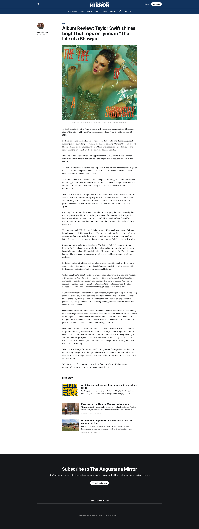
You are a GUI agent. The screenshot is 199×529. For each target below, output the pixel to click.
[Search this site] (38, 4)
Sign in (146, 4)
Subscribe (156, 4)
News (82, 11)
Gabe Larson (42, 32)
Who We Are (72, 11)
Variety (89, 11)
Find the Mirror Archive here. (99, 500)
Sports (105, 11)
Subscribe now (101, 483)
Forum (97, 11)
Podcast (113, 11)
